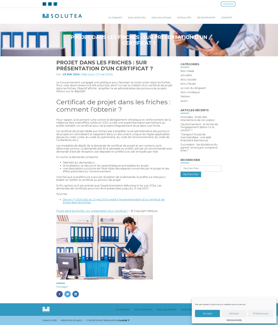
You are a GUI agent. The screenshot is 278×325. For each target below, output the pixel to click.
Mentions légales (234, 320)
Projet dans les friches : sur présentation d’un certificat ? (92, 211)
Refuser (234, 313)
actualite (186, 75)
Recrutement (206, 17)
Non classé (187, 71)
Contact (226, 17)
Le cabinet (115, 17)
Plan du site (49, 320)
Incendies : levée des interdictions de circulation (198, 118)
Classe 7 (123, 320)
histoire (185, 96)
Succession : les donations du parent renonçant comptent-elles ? (199, 147)
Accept (207, 313)
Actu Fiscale (188, 83)
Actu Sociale (188, 79)
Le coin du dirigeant (193, 88)
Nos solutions (161, 17)
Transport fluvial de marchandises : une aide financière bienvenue (196, 137)
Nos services (137, 17)
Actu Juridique (190, 92)
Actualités (184, 17)
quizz (184, 100)
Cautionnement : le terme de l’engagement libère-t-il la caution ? (199, 127)
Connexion (228, 4)
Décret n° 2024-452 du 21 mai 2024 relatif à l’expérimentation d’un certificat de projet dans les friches (114, 201)
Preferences (260, 313)
